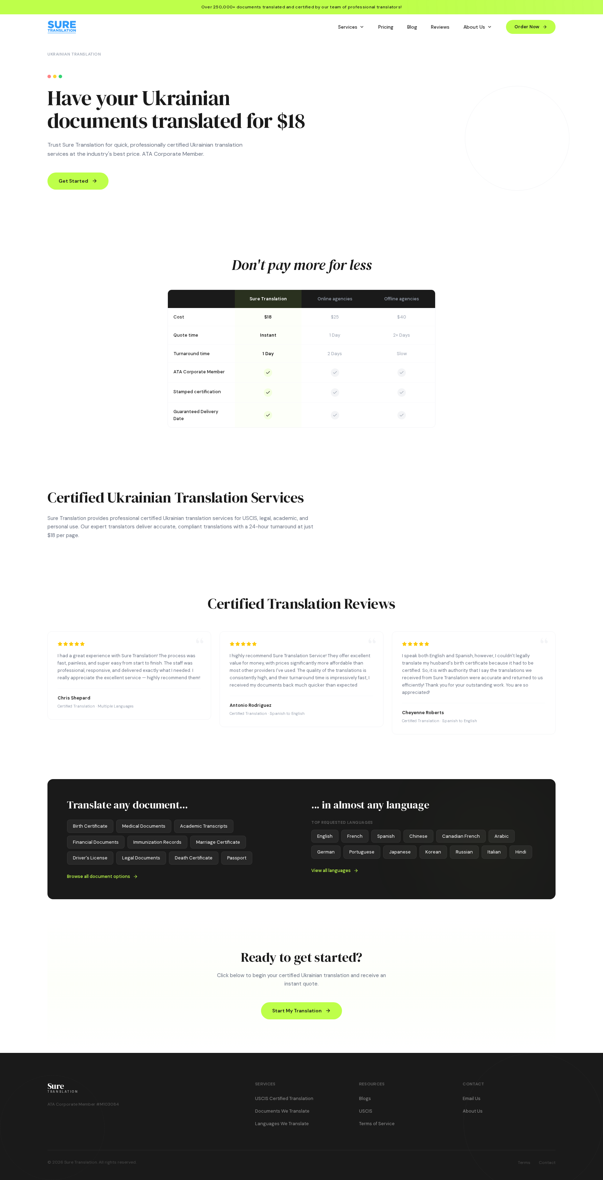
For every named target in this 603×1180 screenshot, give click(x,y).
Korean (433, 852)
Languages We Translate (282, 1124)
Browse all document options (98, 876)
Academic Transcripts (204, 826)
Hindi (520, 852)
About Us (474, 27)
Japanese (400, 852)
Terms (524, 1162)
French (355, 836)
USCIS (365, 1111)
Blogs (365, 1098)
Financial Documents (96, 842)
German (326, 852)
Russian (464, 852)
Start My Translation (297, 1010)
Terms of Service (377, 1124)
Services (347, 27)
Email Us (472, 1098)
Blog (412, 27)
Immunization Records (157, 842)
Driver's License (90, 858)
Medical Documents (143, 826)
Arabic (501, 836)
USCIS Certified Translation (284, 1098)
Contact (547, 1162)
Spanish (386, 836)
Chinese (418, 836)
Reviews (440, 27)
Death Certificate (194, 858)
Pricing (385, 27)
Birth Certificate (90, 826)
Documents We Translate (282, 1111)
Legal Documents (141, 858)
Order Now (526, 27)
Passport (236, 858)
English (325, 836)
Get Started (73, 181)
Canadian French (461, 836)
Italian (494, 852)
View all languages (331, 870)
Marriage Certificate (218, 842)
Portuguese (361, 852)
